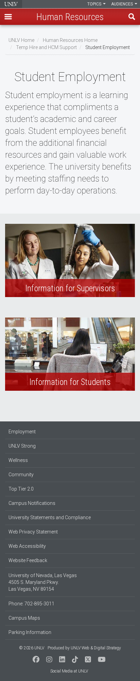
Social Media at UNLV (69, 671)
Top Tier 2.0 (21, 489)
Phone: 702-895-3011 (31, 603)
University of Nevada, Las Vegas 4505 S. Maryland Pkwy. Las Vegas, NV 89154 (42, 582)
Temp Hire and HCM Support (46, 47)
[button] (8, 17)
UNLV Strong (22, 446)
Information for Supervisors (70, 260)
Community (21, 474)
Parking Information (29, 632)
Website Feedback (27, 560)
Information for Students (70, 354)
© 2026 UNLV (31, 648)
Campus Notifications (31, 503)
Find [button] (132, 17)
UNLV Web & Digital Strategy (96, 648)
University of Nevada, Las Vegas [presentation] (11, 4)
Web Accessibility (27, 546)
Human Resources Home (70, 40)
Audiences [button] (122, 4)
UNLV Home (21, 40)
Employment (22, 431)
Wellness (18, 460)
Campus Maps (24, 618)
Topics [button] (94, 4)
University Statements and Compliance (49, 517)
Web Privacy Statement (33, 532)
